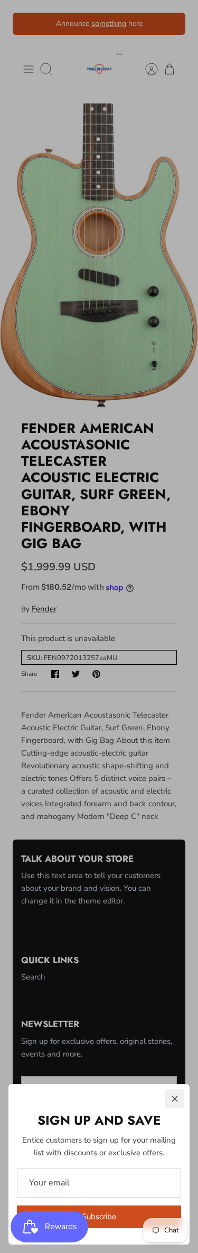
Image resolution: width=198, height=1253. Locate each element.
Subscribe (99, 1216)
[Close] (174, 1098)
